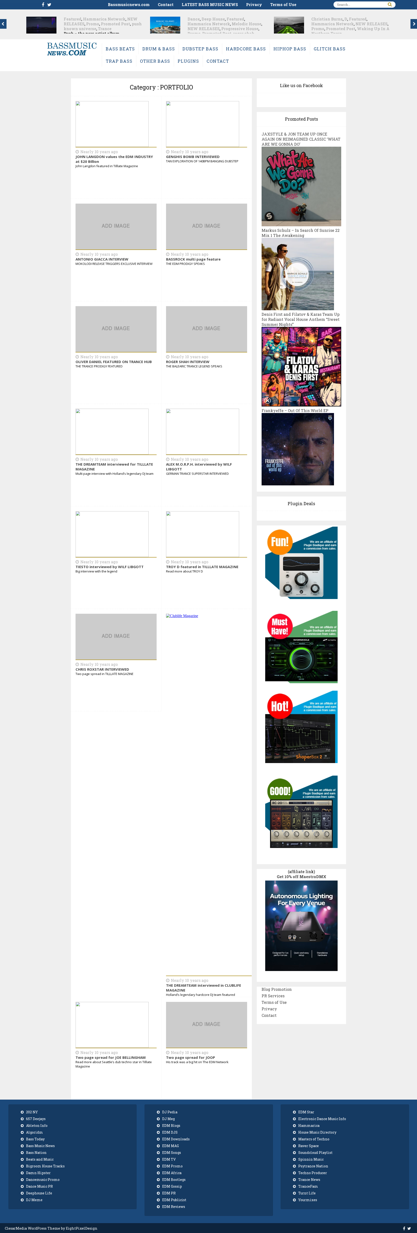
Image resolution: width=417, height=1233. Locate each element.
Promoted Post (93, 33)
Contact (166, 4)
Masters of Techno (313, 1139)
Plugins (188, 61)
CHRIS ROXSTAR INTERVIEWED (102, 669)
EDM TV (169, 1159)
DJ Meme (34, 1200)
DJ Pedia (169, 1112)
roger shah (120, 33)
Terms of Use (283, 4)
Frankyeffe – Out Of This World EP (295, 410)
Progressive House (116, 28)
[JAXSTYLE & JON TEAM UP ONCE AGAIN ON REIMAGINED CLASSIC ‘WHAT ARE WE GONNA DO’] (301, 223)
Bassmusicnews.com (129, 4)
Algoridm (34, 1132)
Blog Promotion (277, 989)
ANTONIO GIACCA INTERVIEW (102, 259)
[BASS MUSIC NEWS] (72, 55)
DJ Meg (168, 1118)
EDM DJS (170, 1132)
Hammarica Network (85, 23)
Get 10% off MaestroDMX (301, 876)
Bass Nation (36, 1152)
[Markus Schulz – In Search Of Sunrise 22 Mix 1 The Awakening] (298, 307)
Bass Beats (120, 49)
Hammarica (309, 1125)
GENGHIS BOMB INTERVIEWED (193, 156)
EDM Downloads (176, 1139)
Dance (70, 18)
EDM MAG (170, 1145)
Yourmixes (307, 1200)
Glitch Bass (330, 49)
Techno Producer (312, 1173)
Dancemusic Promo (43, 1179)
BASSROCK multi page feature (193, 259)
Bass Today (35, 1139)
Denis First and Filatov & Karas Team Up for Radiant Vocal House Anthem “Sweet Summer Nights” (301, 319)
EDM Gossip (172, 1186)
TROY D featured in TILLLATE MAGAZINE (202, 566)
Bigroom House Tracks (45, 1166)
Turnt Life (307, 1193)
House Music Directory (317, 1132)
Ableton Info (37, 1125)
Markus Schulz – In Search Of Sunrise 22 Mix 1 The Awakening (301, 233)
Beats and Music (40, 1159)
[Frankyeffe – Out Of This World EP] (298, 482)
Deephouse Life (39, 1193)
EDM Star (306, 1112)
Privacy (254, 4)
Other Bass (155, 61)
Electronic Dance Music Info (322, 1118)
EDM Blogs (171, 1125)
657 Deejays (36, 1118)
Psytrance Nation (313, 1166)
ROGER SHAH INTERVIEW (187, 361)
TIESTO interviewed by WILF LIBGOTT (110, 566)
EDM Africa (171, 1173)
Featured (111, 18)
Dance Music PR (39, 1186)
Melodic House (123, 23)
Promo (70, 33)
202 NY (32, 1112)
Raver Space (308, 1145)
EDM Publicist (174, 1200)
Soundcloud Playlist (315, 1152)
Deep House (89, 18)
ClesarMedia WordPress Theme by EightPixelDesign (51, 1228)
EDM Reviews (173, 1206)
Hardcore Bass (246, 49)
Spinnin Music (311, 1159)
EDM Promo (172, 1166)
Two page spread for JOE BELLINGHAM (111, 1057)
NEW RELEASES (80, 28)
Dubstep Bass (200, 49)
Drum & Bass (158, 49)
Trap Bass (119, 61)
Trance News (309, 1179)
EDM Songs (171, 1152)
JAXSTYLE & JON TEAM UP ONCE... (346, 28)
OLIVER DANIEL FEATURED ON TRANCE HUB (114, 361)
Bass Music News (40, 1145)
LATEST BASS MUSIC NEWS (210, 4)
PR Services (273, 995)
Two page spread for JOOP (190, 1057)
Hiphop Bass (289, 49)
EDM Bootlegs (174, 1179)
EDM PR (169, 1193)
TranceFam (308, 1186)
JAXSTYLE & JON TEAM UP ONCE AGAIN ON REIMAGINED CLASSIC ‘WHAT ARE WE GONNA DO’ (301, 139)
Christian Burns (203, 18)
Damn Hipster (38, 1173)
